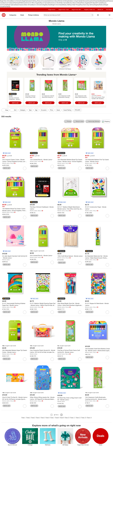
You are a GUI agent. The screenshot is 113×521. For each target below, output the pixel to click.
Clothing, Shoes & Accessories (40, 1)
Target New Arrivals (5, 1)
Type (30, 110)
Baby (101, 1)
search (92, 15)
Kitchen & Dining (63, 1)
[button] (13, 94)
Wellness (23, 3)
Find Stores (7, 6)
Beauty (105, 1)
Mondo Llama (6, 163)
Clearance (21, 5)
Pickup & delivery (33, 15)
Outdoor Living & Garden (75, 1)
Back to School (15, 1)
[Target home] (4, 15)
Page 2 (28, 417)
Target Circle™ (52, 9)
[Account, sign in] (101, 15)
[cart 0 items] (109, 15)
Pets (15, 3)
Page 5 (43, 417)
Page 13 (83, 417)
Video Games (64, 3)
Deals (16, 5)
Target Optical (11, 5)
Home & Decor (54, 1)
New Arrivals (28, 5)
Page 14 (89, 417)
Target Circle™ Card (63, 9)
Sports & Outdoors (8, 3)
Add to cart (15, 102)
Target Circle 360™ (76, 9)
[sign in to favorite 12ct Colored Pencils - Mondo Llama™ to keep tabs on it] (52, 166)
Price (51, 110)
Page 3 (33, 417)
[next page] (61, 414)
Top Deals (48, 5)
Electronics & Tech (54, 3)
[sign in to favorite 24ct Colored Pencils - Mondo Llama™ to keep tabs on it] (52, 262)
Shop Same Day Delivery (87, 5)
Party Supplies (85, 3)
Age (36, 110)
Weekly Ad (65, 5)
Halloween (28, 1)
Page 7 (52, 417)
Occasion (44, 110)
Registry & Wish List (89, 9)
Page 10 (67, 417)
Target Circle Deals (56, 5)
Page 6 (47, 417)
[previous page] (51, 414)
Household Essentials (93, 1)
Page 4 (38, 417)
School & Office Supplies (33, 3)
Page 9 (62, 417)
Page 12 (78, 417)
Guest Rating (67, 110)
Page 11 (72, 417)
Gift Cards (99, 3)
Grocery (85, 1)
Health (18, 3)
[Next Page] (104, 92)
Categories (12, 15)
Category (22, 110)
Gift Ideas (93, 3)
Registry (96, 5)
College (22, 1)
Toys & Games (44, 3)
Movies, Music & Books (74, 3)
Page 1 (23, 417)
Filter (6, 110)
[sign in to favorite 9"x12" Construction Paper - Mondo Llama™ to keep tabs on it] (107, 215)
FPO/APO (77, 110)
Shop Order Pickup (74, 5)
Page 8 (57, 417)
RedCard (101, 5)
